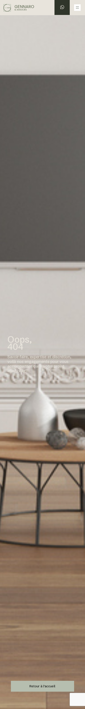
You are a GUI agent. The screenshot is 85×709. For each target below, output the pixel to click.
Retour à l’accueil (42, 686)
